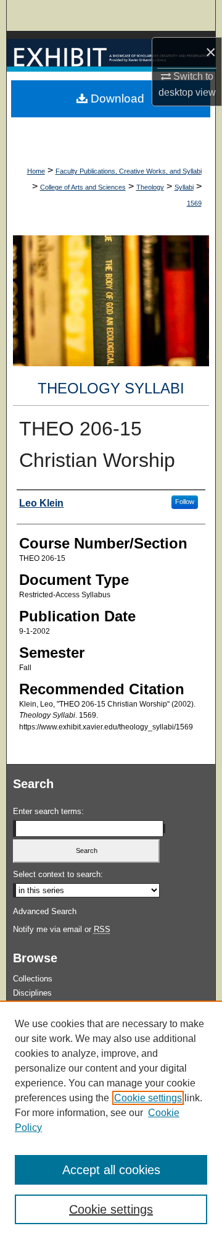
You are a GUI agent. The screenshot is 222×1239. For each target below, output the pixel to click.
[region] (111, 1120)
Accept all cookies (111, 1170)
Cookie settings (148, 1098)
